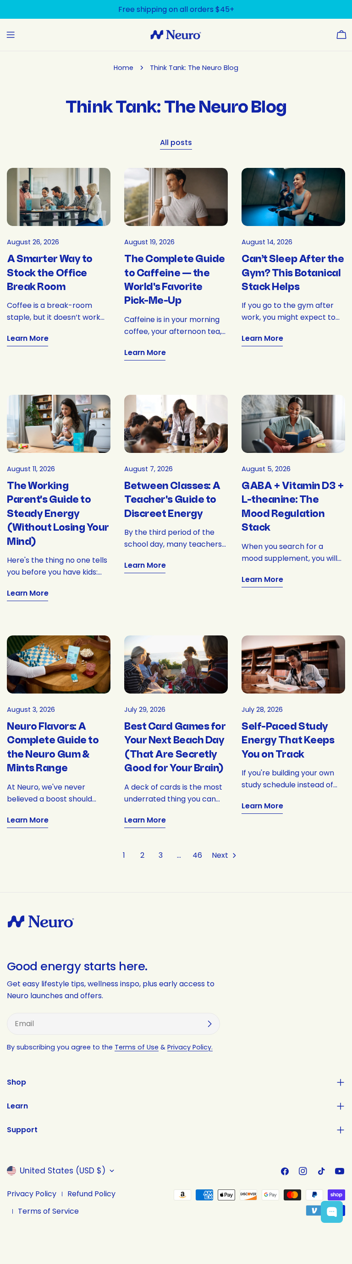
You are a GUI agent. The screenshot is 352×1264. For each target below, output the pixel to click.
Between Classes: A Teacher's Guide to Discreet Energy (172, 500)
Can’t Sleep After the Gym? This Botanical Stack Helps (293, 273)
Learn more (27, 338)
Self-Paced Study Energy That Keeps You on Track (288, 741)
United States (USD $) (62, 1170)
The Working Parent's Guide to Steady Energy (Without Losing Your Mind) (58, 514)
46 (197, 855)
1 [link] (124, 855)
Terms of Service (48, 1211)
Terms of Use (137, 1047)
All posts (176, 142)
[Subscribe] (209, 1023)
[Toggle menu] (10, 35)
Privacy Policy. (190, 1047)
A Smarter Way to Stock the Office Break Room (50, 273)
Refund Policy (91, 1194)
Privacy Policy (31, 1194)
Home (123, 67)
